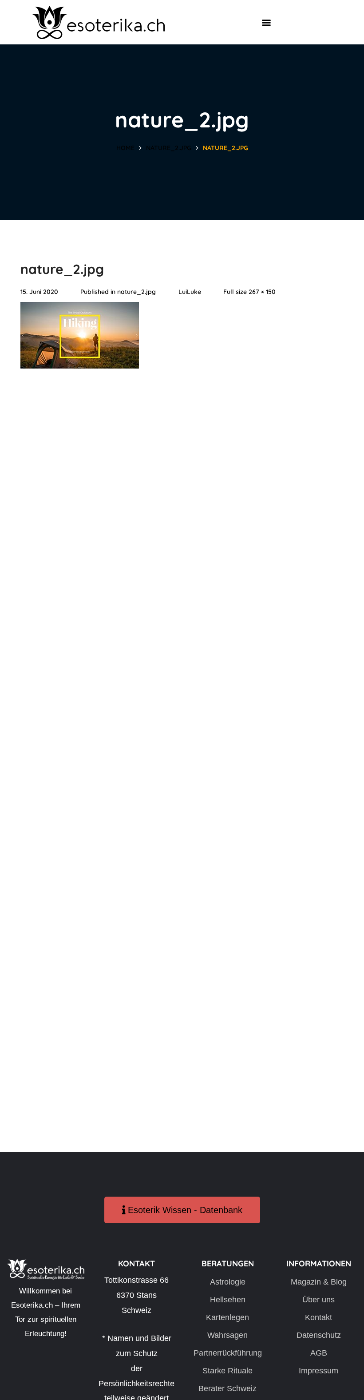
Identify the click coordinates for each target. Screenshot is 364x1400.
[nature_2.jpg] (79, 309)
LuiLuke (189, 292)
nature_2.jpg (168, 148)
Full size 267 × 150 (249, 292)
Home (125, 148)
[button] (266, 22)
